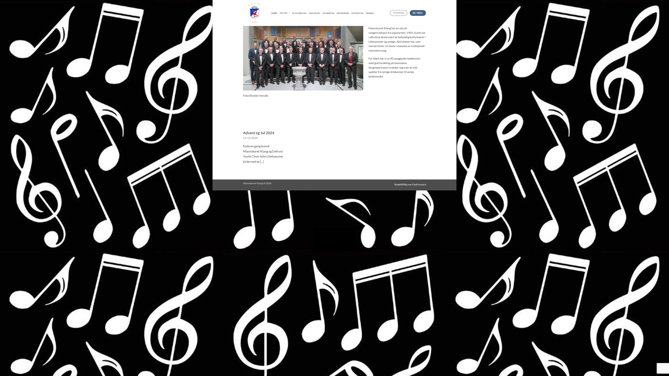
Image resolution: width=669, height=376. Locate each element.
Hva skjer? (314, 13)
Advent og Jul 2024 (258, 133)
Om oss (283, 13)
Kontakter (357, 13)
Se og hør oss (299, 13)
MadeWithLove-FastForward (410, 184)
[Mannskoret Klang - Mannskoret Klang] (254, 13)
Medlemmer (343, 13)
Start (274, 13)
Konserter (328, 13)
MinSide (370, 13)
